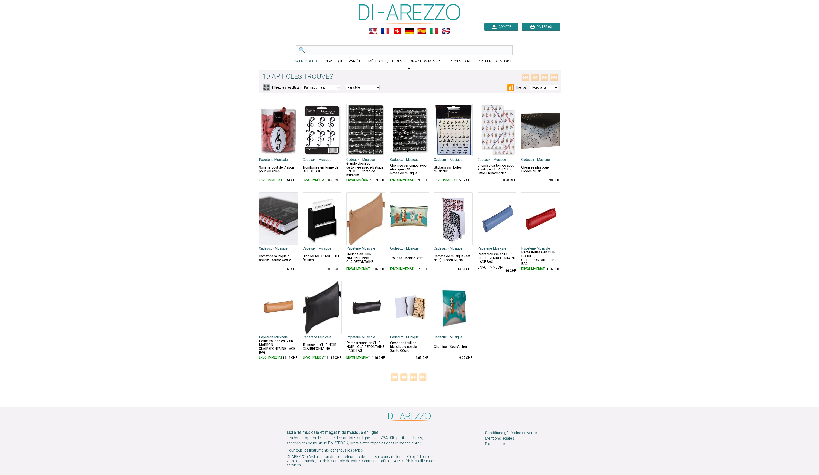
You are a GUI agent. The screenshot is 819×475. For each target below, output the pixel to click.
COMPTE (504, 26)
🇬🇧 (445, 31)
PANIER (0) (543, 26)
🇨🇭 (397, 31)
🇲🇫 (385, 31)
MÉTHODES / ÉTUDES (385, 61)
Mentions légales (499, 438)
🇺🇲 (373, 31)
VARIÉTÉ (356, 61)
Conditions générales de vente (511, 433)
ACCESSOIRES (461, 61)
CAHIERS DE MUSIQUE (497, 61)
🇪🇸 (421, 31)
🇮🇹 (433, 31)
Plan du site (495, 444)
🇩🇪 (409, 31)
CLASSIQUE (334, 61)
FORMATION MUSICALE (426, 61)
